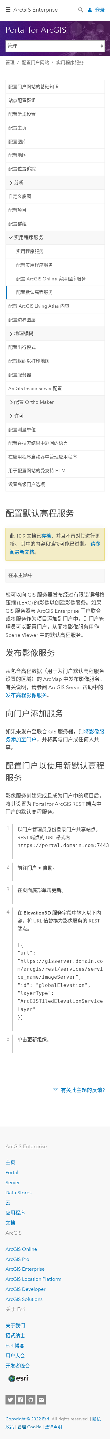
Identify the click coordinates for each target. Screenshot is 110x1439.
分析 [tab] (19, 182)
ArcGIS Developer (26, 1289)
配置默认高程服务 (34, 292)
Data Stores (18, 1193)
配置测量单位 (22, 430)
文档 (10, 1223)
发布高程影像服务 (26, 695)
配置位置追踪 (22, 169)
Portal (12, 1172)
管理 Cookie (29, 1426)
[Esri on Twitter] (10, 1399)
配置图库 (17, 141)
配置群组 (17, 224)
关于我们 (15, 1325)
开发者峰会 (18, 1366)
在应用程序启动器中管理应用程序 (42, 457)
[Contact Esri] (41, 1399)
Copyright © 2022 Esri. (28, 1418)
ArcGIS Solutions (24, 1299)
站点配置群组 (22, 100)
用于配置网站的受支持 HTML (38, 470)
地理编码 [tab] (24, 333)
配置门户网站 (35, 62)
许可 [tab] (19, 416)
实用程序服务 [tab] (28, 237)
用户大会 (15, 1356)
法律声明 (53, 1426)
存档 (46, 536)
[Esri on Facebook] (20, 1399)
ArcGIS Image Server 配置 (35, 388)
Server (13, 1182)
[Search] (81, 9)
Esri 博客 (15, 1346)
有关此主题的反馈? (83, 1090)
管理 (10, 62)
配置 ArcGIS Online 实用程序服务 (51, 279)
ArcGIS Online (21, 1249)
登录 (100, 10)
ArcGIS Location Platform (33, 1279)
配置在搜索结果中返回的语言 (38, 443)
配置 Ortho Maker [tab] (34, 402)
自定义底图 (19, 196)
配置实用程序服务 (34, 265)
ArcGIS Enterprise (35, 9)
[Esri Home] (18, 1378)
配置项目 (17, 210)
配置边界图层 (22, 320)
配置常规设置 (22, 114)
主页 (10, 1162)
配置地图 (17, 155)
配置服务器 (19, 375)
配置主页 (17, 128)
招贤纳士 (15, 1336)
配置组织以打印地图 (29, 361)
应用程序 (15, 1213)
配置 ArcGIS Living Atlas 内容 (38, 306)
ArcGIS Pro (17, 1259)
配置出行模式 (22, 347)
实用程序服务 (70, 62)
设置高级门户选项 (26, 484)
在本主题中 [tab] (20, 575)
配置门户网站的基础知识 (33, 86)
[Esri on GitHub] (30, 1399)
